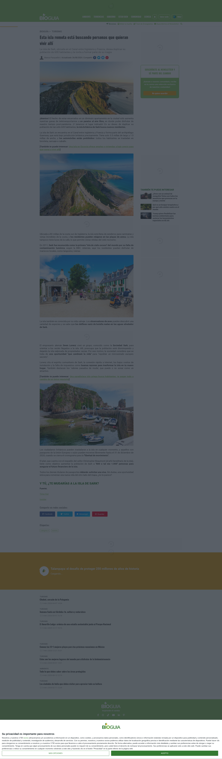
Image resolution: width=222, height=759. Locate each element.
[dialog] (111, 739)
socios (26, 738)
